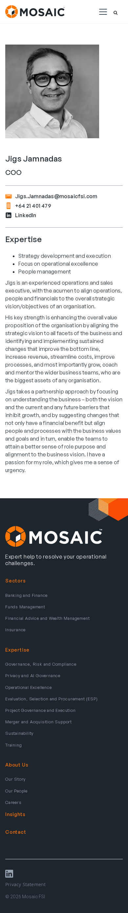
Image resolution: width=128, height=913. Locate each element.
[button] (101, 12)
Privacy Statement (25, 884)
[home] (35, 11)
